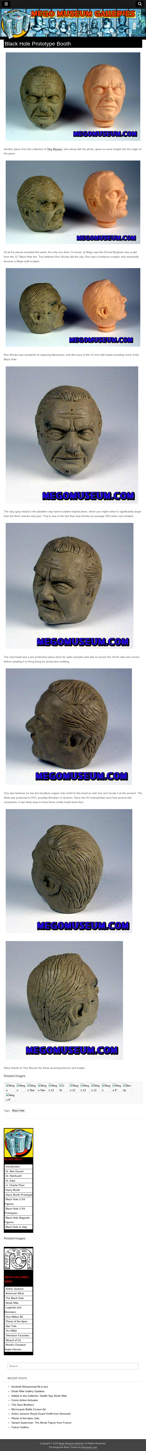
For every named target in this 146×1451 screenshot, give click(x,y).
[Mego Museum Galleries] (73, 24)
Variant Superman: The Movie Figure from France (41, 1422)
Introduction (13, 1166)
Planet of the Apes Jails (25, 1418)
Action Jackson (15, 1288)
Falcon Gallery (20, 1427)
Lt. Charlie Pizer (15, 1185)
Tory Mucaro (54, 149)
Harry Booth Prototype (19, 1194)
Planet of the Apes (16, 1321)
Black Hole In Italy (16, 1226)
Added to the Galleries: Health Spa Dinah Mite (39, 1395)
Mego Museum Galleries (71, 1443)
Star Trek (11, 1326)
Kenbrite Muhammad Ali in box (29, 1386)
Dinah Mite (12, 1302)
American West (15, 1293)
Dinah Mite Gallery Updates (27, 1391)
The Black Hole (15, 1298)
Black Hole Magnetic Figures (17, 1220)
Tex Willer (11, 1330)
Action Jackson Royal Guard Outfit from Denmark (41, 1413)
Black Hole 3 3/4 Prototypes (15, 1211)
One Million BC (14, 1316)
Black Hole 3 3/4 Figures (15, 1201)
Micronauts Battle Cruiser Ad (28, 1409)
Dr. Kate (10, 1180)
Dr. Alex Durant (15, 1171)
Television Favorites (17, 1335)
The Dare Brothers (22, 1404)
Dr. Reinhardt (13, 1175)
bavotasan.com (89, 1447)
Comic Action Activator (24, 1400)
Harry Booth (13, 1189)
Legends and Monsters (13, 1310)
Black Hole (18, 1110)
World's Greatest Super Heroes (15, 1347)
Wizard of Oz (13, 1340)
